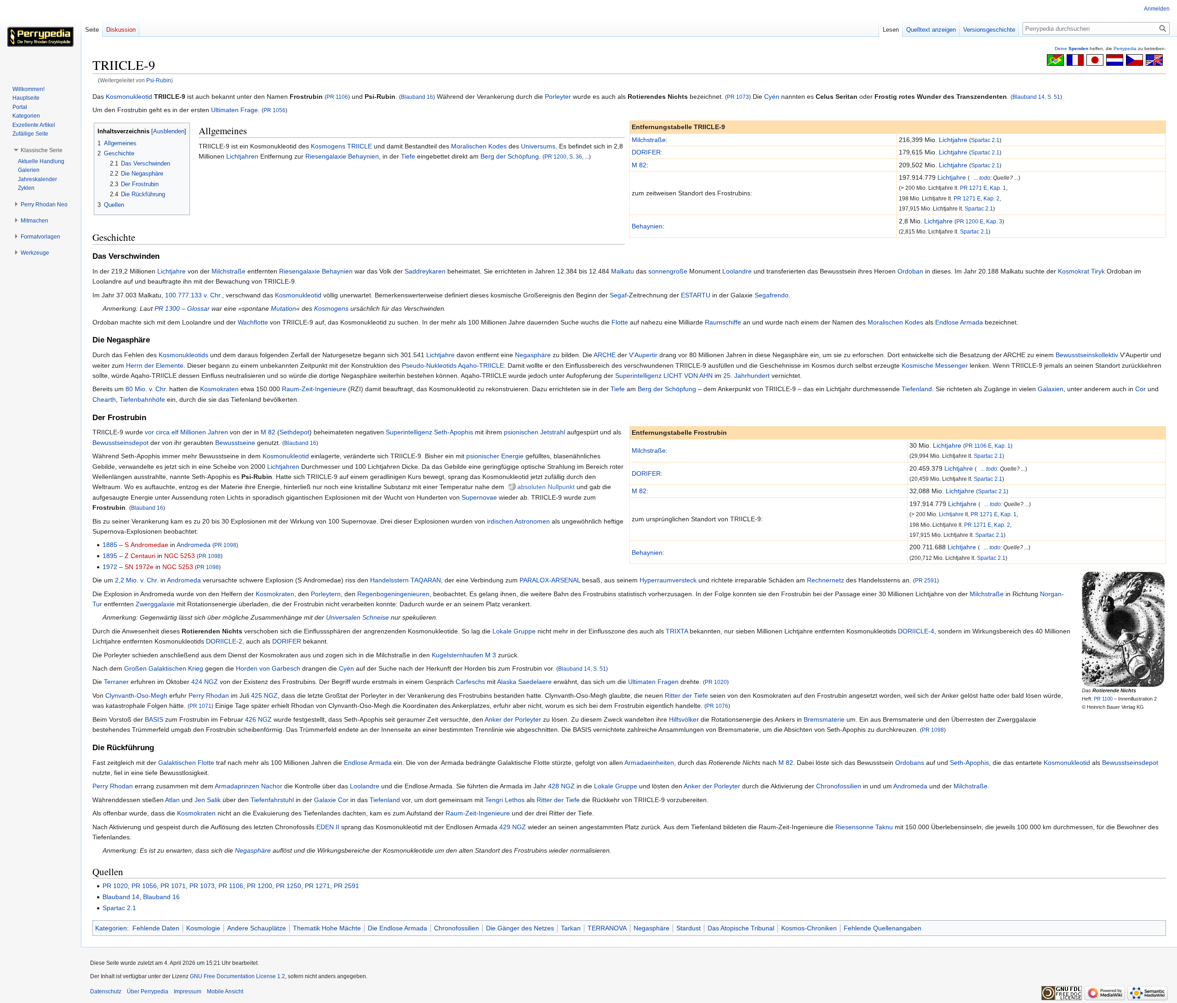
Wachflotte (253, 322)
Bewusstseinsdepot (120, 442)
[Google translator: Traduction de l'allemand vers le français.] (1075, 59)
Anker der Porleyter (513, 719)
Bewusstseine (235, 442)
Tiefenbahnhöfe (142, 399)
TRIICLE (359, 146)
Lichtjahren (242, 156)
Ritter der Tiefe (686, 695)
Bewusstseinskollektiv (1087, 355)
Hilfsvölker (684, 719)
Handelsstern (389, 580)
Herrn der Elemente (154, 365)
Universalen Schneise (357, 617)
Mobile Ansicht (225, 991)
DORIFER (646, 152)
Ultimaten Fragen (653, 681)
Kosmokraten (219, 389)
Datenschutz (105, 991)
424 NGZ (204, 681)
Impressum (187, 991)
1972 (110, 566)
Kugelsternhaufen (457, 655)
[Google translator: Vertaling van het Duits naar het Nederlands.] (1114, 59)
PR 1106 (337, 97)
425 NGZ (264, 695)
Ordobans (909, 762)
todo (984, 178)
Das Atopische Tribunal (741, 928)
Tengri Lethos (505, 800)
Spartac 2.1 (985, 140)
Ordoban (910, 271)
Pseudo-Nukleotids (429, 365)
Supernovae (479, 497)
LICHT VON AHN (688, 375)
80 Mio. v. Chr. (146, 389)
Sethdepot (294, 432)
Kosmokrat (1073, 271)
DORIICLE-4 (916, 631)
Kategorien (111, 928)
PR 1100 (1103, 698)
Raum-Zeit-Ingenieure (314, 389)
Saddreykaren (425, 271)
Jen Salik (207, 800)
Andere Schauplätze (256, 928)
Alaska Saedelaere (524, 681)
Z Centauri (140, 555)
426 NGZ (258, 719)
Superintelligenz (638, 375)
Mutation (283, 308)
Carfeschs (470, 681)
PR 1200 (259, 885)
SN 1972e (139, 566)
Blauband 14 (121, 896)
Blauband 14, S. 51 (1036, 97)
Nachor (271, 786)
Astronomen (532, 521)
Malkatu (622, 271)
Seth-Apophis (453, 432)
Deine (1071, 48)
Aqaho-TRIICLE (481, 365)
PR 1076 (717, 706)
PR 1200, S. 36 (563, 157)
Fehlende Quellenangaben (882, 928)
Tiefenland (917, 389)
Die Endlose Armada (397, 928)
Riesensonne (854, 827)
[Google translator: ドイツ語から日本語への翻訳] (1094, 59)
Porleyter (558, 96)
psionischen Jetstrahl (534, 432)
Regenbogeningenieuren (393, 594)
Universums (538, 146)
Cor (1140, 389)
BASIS (154, 719)
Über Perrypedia (147, 991)
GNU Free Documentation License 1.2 (237, 976)
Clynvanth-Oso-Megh (136, 695)
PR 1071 (200, 706)
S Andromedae (146, 544)
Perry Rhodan (209, 695)
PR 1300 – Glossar (182, 308)
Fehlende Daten (155, 928)
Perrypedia (1125, 48)
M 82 (639, 165)
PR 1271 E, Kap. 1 (983, 188)
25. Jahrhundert (746, 375)
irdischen (500, 521)
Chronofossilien (838, 786)
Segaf (618, 295)
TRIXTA (677, 631)
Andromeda (194, 544)
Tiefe (408, 156)
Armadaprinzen (237, 786)
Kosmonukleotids (183, 355)
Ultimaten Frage (234, 110)
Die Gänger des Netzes (520, 928)
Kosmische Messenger (935, 365)
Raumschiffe (723, 322)
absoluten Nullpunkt (546, 486)
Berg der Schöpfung (509, 156)
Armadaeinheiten (649, 762)
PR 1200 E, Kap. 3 (979, 221)
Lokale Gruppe (514, 631)
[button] (42, 150)
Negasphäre (533, 355)
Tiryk (1098, 271)
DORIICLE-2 (224, 641)
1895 (110, 555)
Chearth (104, 399)
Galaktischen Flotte (186, 762)
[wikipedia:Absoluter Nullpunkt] (512, 486)
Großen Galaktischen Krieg (163, 668)
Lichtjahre (953, 139)
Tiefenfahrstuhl (272, 800)
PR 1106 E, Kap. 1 (988, 446)
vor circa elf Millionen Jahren (186, 432)
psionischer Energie (495, 456)
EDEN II (327, 827)
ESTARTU (695, 295)
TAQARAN (426, 580)
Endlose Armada (959, 322)
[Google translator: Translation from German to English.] (1154, 59)
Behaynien (647, 226)
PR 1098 (225, 545)
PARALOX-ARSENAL (550, 580)
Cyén (771, 96)
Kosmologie (203, 928)
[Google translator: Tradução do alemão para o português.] (1055, 59)
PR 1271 (317, 885)
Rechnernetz (825, 580)
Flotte (619, 322)
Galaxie (325, 800)
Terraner (116, 681)
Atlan (172, 800)
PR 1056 (274, 110)
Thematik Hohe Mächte (327, 928)
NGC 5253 (179, 555)
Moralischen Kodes (479, 146)
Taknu (884, 827)
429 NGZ (512, 827)
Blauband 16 (417, 97)
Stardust (688, 928)
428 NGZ (561, 786)
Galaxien (1050, 389)
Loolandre (737, 271)
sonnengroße (667, 271)
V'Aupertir (643, 355)
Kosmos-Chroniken (809, 928)
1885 (110, 544)
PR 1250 (288, 885)
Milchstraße (649, 139)
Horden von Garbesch (268, 668)
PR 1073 (738, 97)
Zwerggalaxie (155, 604)
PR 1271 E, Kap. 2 (977, 198)
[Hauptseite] (40, 37)
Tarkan (571, 928)
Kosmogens (328, 146)
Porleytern (326, 594)
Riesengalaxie (325, 156)
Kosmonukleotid (129, 96)
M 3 (490, 655)
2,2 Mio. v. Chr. (137, 580)
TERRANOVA (607, 928)
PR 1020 (716, 682)
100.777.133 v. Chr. (193, 295)
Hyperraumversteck (668, 580)
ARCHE (605, 355)
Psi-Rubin (158, 80)
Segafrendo (771, 295)
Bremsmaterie (824, 719)
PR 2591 (926, 580)
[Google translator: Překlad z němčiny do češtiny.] (1134, 59)
